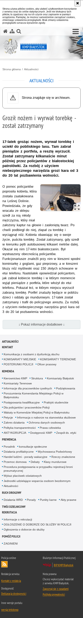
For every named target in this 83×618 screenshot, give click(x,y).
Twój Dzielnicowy (14, 507)
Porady (31, 499)
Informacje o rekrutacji (18, 519)
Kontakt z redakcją (11, 581)
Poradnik (9, 446)
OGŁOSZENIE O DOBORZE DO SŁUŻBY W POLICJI (37, 524)
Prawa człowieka (50, 427)
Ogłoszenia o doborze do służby (24, 529)
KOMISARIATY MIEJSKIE (20, 359)
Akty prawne (68, 499)
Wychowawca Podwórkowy (55, 451)
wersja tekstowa (9, 610)
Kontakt (7, 347)
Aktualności (31, 69)
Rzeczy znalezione (63, 456)
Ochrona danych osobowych (47, 422)
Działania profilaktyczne (19, 451)
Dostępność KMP (41, 432)
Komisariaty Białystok (60, 378)
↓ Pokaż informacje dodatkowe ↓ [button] (42, 324)
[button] (76, 31)
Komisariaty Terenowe (18, 383)
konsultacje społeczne (33, 446)
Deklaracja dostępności (13, 594)
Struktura (37, 378)
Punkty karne (48, 499)
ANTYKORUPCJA (15, 432)
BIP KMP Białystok (63, 565)
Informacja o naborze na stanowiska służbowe (46, 417)
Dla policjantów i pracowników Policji (27, 407)
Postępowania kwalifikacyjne (22, 402)
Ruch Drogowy (11, 493)
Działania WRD (13, 499)
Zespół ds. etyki (66, 432)
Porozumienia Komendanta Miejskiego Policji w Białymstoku (33, 395)
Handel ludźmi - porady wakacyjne (25, 456)
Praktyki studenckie (56, 402)
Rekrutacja (9, 512)
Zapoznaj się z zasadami (55, 589)
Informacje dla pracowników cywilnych (28, 388)
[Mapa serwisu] (12, 31)
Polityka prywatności (54, 594)
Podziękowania (65, 388)
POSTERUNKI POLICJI (18, 364)
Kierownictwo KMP (15, 378)
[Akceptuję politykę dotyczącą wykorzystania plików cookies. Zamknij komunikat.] (78, 3)
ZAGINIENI (11, 543)
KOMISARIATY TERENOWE (58, 359)
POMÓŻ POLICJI (11, 536)
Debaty (35, 461)
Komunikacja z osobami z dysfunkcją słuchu (31, 354)
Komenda (8, 371)
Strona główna (11, 69)
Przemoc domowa (15, 461)
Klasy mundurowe (55, 461)
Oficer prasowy (46, 364)
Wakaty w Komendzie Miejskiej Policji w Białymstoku (37, 412)
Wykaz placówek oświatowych (23, 475)
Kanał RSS (4, 564)
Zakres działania (14, 422)
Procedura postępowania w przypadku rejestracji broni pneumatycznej (38, 468)
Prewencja (9, 439)
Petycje (8, 417)
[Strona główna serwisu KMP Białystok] (5, 31)
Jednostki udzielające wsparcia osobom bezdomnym (37, 481)
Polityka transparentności (20, 427)
